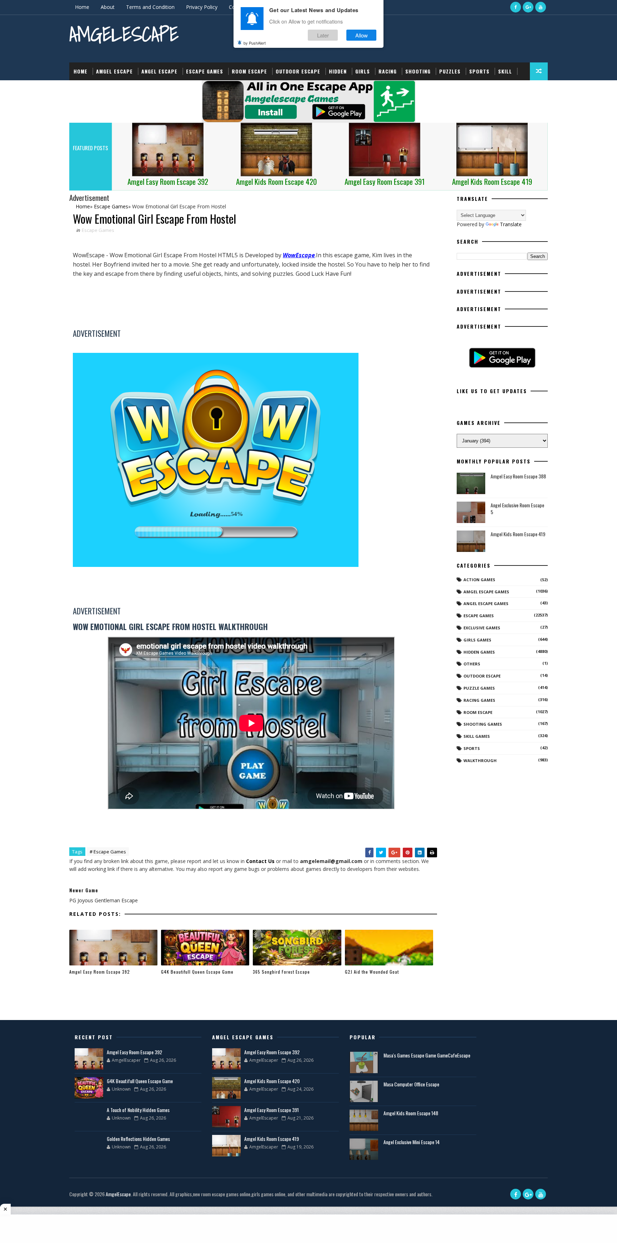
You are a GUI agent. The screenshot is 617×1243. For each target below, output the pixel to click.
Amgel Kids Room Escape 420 (272, 1081)
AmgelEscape (124, 34)
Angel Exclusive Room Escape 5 (517, 508)
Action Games (479, 579)
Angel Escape (159, 71)
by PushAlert (255, 43)
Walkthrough (480, 760)
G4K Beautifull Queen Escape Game (197, 972)
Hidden (338, 71)
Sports (479, 71)
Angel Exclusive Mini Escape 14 (411, 1142)
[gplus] (528, 7)
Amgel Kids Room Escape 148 (410, 1113)
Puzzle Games (479, 688)
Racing (387, 71)
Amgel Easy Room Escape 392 (99, 972)
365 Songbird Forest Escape (281, 972)
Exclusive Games (481, 627)
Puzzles (450, 71)
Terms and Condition (150, 7)
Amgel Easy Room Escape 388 (518, 476)
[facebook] (515, 7)
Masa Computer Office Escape (411, 1084)
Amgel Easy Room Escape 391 (271, 1109)
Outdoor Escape (298, 71)
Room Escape (249, 71)
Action (83, 89)
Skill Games (476, 736)
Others (471, 663)
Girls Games (477, 640)
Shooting (418, 71)
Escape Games (204, 71)
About (108, 7)
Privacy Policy (201, 7)
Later (323, 35)
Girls (362, 71)
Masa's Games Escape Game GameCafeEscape (426, 1055)
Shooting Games (482, 724)
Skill (505, 71)
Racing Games (479, 700)
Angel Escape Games (485, 603)
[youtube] (540, 7)
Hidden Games (479, 652)
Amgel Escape (114, 71)
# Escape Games (108, 851)
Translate (511, 224)
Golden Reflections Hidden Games (138, 1138)
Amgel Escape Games (486, 591)
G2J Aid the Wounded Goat (372, 972)
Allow (361, 35)
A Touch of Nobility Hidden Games (138, 1109)
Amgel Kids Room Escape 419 (518, 534)
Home (82, 7)
